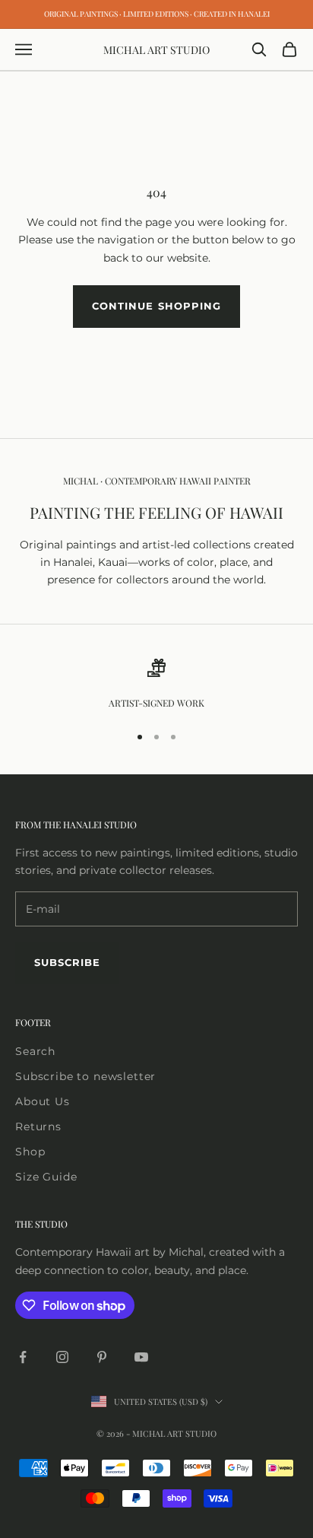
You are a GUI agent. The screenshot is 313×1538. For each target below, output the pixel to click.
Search (35, 1051)
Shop (30, 1151)
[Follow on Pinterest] (101, 1357)
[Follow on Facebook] (22, 1357)
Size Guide (46, 1177)
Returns (38, 1126)
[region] (156, 684)
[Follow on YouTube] (141, 1357)
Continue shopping (156, 306)
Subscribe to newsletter (85, 1076)
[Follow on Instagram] (62, 1357)
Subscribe (67, 962)
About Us (42, 1101)
